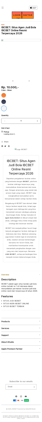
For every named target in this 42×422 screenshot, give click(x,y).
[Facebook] (2, 146)
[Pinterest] (9, 146)
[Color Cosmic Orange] (3, 95)
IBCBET (14, 409)
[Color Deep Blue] (3, 101)
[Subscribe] (34, 387)
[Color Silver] (3, 108)
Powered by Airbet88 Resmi (26, 409)
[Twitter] (5, 146)
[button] (5, 141)
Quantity (4, 115)
